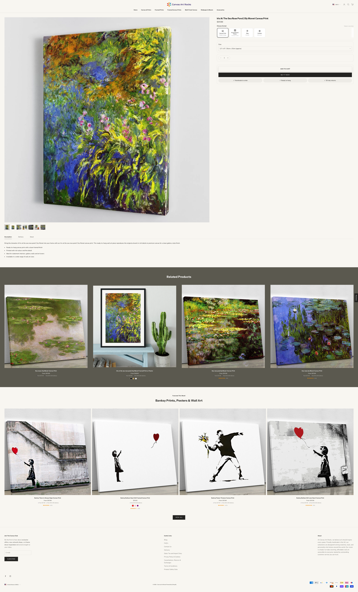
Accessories (220, 10)
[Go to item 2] (13, 227)
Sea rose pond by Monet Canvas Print (223, 371)
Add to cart (285, 69)
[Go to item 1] (7, 227)
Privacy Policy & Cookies (172, 557)
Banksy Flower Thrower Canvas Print (222, 498)
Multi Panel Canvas (191, 10)
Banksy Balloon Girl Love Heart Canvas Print (310, 498)
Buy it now (285, 75)
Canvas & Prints (146, 10)
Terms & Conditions (170, 566)
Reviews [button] (356, 298)
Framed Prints (159, 10)
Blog (165, 540)
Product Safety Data (171, 569)
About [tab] (32, 237)
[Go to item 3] (19, 227)
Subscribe (11, 559)
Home (135, 10)
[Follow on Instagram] (10, 576)
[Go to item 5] (31, 227)
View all (179, 517)
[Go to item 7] (42, 227)
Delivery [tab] (20, 237)
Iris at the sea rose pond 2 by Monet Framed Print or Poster (134, 371)
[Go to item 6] (37, 227)
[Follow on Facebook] (5, 576)
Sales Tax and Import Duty (173, 553)
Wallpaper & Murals (207, 10)
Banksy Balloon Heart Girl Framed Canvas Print (135, 498)
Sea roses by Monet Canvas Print (312, 371)
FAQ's (166, 543)
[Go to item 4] (25, 227)
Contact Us (167, 547)
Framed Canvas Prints (174, 10)
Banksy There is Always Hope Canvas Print (47, 498)
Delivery (167, 550)
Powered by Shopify (171, 584)
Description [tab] (8, 237)
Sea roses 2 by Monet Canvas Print (46, 371)
